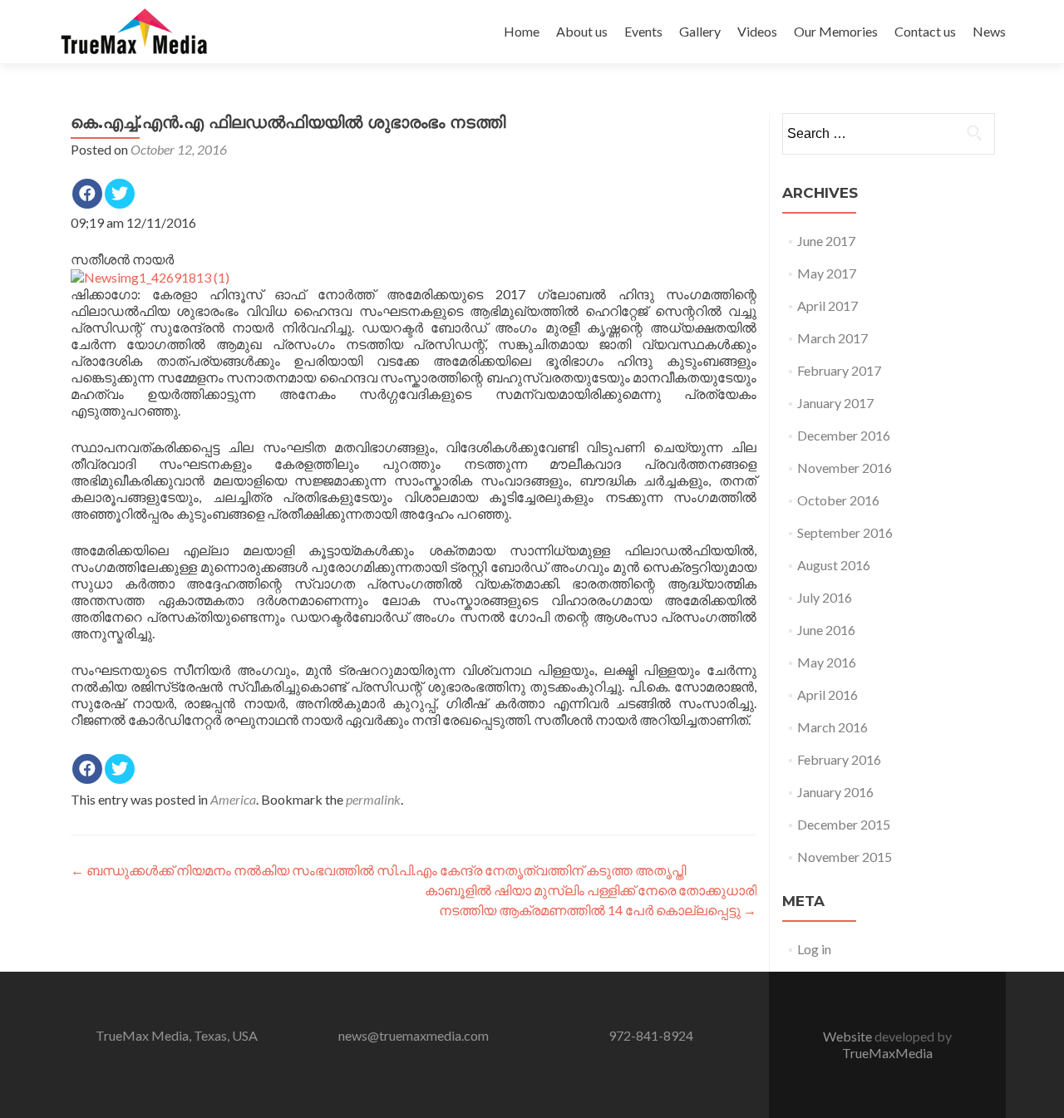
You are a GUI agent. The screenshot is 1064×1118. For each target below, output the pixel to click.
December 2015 (843, 824)
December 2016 (843, 435)
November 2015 (844, 856)
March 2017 (832, 338)
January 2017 (835, 403)
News (989, 31)
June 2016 (826, 630)
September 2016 (845, 532)
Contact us (925, 31)
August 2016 (833, 565)
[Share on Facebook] (87, 194)
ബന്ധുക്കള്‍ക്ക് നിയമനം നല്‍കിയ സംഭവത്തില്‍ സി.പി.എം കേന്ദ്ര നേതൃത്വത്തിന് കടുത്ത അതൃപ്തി (378, 870)
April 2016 (827, 694)
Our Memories (836, 31)
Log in (814, 949)
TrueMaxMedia (887, 1053)
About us (582, 31)
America (233, 799)
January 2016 (835, 792)
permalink (373, 799)
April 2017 (827, 305)
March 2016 (832, 727)
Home (521, 31)
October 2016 (838, 500)
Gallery (700, 31)
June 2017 (826, 241)
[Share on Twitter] (120, 194)
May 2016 (826, 662)
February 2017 (839, 370)
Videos (757, 31)
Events (643, 31)
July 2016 (824, 597)
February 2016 (839, 759)
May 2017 (826, 273)
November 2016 (844, 467)
